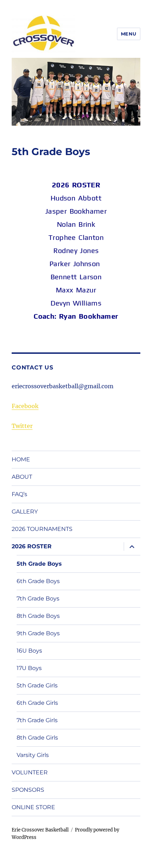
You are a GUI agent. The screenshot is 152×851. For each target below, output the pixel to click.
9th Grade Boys (38, 633)
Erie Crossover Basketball (40, 830)
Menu (128, 34)
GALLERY (25, 511)
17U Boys (29, 668)
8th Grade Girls (37, 737)
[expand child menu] (131, 546)
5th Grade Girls (37, 685)
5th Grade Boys (39, 563)
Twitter (22, 425)
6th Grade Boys (38, 581)
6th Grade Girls (37, 702)
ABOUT (22, 476)
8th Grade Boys (38, 616)
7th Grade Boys (38, 598)
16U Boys (29, 650)
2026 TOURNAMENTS (42, 529)
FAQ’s (19, 494)
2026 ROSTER (32, 546)
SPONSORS (28, 789)
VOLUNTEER (30, 772)
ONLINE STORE (33, 807)
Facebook (25, 406)
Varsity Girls (33, 755)
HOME (21, 459)
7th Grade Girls (37, 720)
